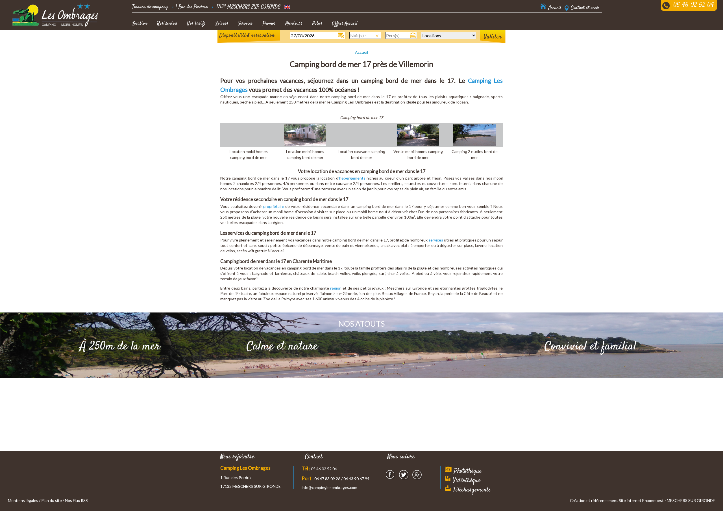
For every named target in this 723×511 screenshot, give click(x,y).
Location (139, 23)
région (335, 288)
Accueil (361, 52)
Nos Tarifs (196, 23)
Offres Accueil (345, 23)
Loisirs (221, 23)
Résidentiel (167, 23)
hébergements (352, 178)
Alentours (294, 23)
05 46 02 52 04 (693, 5)
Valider (493, 36)
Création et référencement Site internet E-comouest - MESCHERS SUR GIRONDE (642, 500)
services (435, 240)
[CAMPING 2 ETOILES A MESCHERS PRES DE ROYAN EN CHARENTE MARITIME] (55, 15)
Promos (269, 23)
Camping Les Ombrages (245, 468)
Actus (317, 23)
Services (245, 23)
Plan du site (51, 500)
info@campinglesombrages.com (329, 487)
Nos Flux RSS (76, 500)
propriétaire (273, 206)
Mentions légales (23, 500)
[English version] (287, 7)
